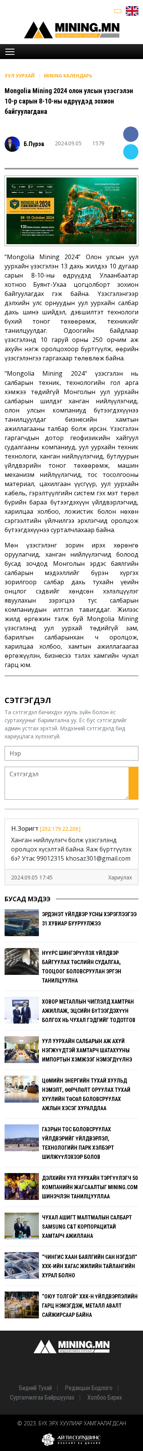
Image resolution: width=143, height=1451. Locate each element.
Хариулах (120, 877)
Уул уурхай (20, 75)
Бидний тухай (35, 1388)
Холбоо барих (104, 1397)
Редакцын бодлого (88, 1388)
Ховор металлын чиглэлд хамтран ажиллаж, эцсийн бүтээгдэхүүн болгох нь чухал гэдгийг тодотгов (88, 1011)
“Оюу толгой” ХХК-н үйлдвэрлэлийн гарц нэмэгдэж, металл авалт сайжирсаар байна (90, 1305)
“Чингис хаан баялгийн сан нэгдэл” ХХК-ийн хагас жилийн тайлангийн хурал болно (89, 1266)
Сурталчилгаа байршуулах (42, 1397)
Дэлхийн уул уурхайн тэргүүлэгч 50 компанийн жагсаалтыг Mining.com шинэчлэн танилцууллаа (90, 1187)
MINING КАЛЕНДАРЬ (68, 75)
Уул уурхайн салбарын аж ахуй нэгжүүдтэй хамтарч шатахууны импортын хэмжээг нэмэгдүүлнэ (87, 1050)
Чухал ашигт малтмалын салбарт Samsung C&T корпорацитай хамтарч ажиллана (87, 1226)
